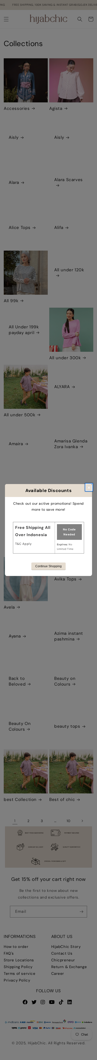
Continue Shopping (48, 566)
